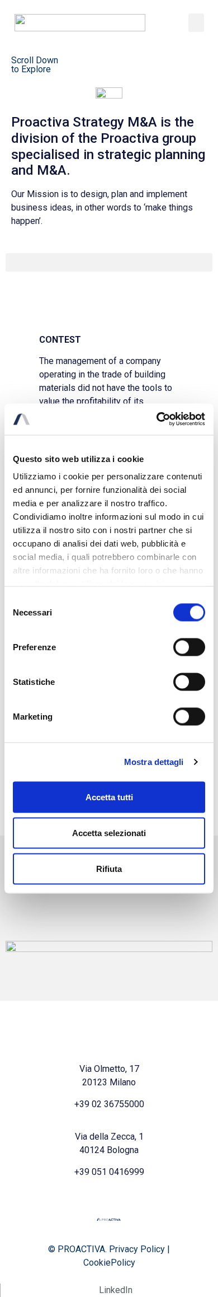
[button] (196, 22)
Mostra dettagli (154, 762)
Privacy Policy (137, 1249)
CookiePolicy (109, 1262)
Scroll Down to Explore (34, 64)
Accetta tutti (109, 796)
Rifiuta (109, 868)
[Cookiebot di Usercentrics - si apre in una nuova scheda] (156, 419)
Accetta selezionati (109, 832)
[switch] (189, 647)
